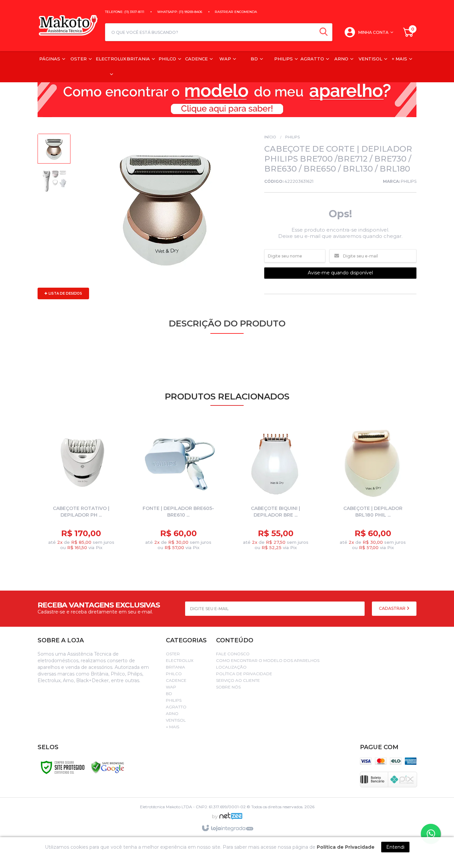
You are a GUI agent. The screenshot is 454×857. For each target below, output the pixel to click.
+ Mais (172, 726)
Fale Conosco (233, 653)
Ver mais (86, 538)
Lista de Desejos (65, 293)
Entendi (395, 847)
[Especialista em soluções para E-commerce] (230, 819)
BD (169, 693)
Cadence (176, 680)
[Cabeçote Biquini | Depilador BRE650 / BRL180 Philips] (275, 489)
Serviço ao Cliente (238, 680)
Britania (175, 667)
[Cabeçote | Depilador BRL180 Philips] (373, 489)
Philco (174, 673)
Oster (173, 653)
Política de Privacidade (244, 673)
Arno (172, 713)
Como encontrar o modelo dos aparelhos (267, 660)
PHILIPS (292, 137)
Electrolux (179, 660)
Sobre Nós (228, 686)
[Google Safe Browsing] (107, 766)
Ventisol (176, 720)
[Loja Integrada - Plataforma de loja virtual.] (227, 828)
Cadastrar (392, 608)
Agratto (176, 706)
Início (270, 137)
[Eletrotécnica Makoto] (68, 25)
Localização (231, 667)
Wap (171, 686)
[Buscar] (323, 32)
